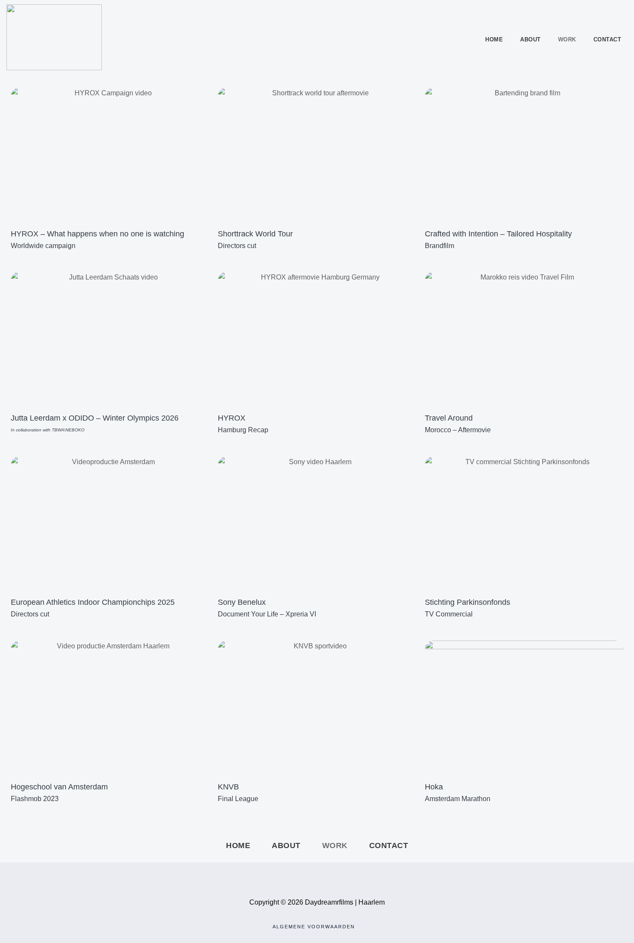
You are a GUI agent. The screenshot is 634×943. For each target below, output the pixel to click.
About (530, 39)
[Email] (336, 875)
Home (494, 39)
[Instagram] (317, 875)
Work (567, 39)
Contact (607, 39)
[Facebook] (298, 875)
